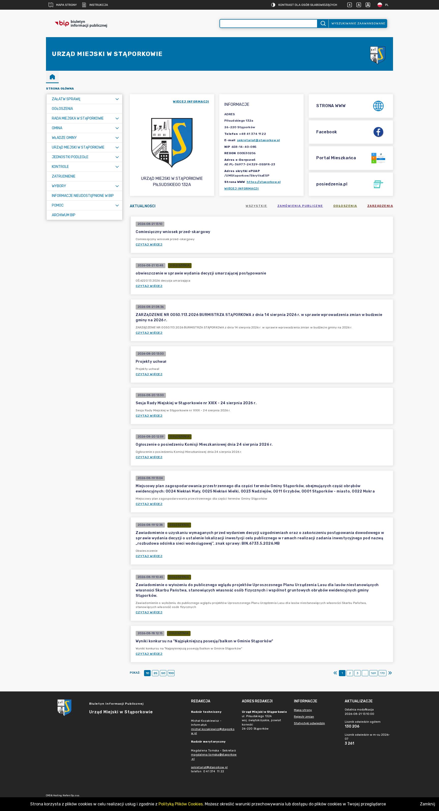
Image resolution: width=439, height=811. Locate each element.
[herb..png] (377, 54)
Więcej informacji (241, 188)
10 (147, 673)
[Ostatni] (390, 673)
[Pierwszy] (335, 673)
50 (163, 673)
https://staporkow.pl (264, 182)
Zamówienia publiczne (300, 206)
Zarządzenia (380, 206)
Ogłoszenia (345, 206)
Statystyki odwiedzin (309, 723)
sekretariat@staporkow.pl (258, 140)
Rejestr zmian (304, 716)
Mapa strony (66, 5)
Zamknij (427, 804)
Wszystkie (256, 206)
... (365, 673)
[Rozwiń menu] (117, 99)
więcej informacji (191, 101)
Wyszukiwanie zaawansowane (358, 23)
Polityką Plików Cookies (181, 804)
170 (382, 673)
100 (171, 673)
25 (155, 673)
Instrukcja (98, 5)
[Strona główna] (52, 76)
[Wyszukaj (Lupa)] (322, 23)
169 (373, 673)
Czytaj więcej (149, 244)
